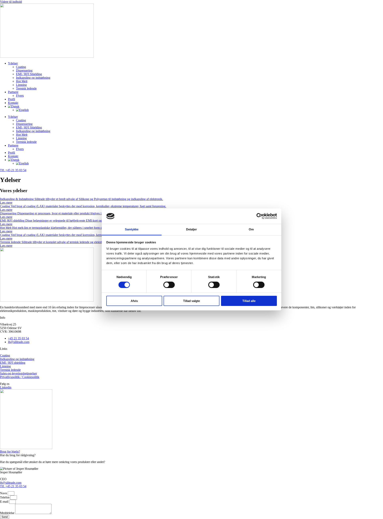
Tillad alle (249, 301)
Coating (21, 67)
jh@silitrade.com (10, 482)
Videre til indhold (11, 1)
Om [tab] (251, 229)
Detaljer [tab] (191, 229)
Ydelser (13, 63)
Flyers (20, 95)
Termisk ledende (26, 88)
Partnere (13, 92)
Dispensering (24, 70)
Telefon (5, 497)
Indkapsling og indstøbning (33, 77)
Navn (4, 493)
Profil (11, 99)
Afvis (134, 301)
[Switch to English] (22, 110)
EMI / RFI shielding (12, 362)
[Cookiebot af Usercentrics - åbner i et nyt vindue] (259, 216)
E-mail (4, 501)
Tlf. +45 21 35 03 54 (13, 486)
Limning (21, 84)
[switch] (169, 285)
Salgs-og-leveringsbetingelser (18, 373)
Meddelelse (7, 513)
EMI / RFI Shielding (29, 74)
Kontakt (13, 102)
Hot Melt (21, 81)
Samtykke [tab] (132, 229)
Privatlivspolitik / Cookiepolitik (19, 377)
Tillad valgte (191, 301)
